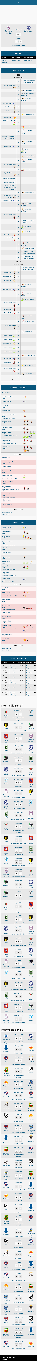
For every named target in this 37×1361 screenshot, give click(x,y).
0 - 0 (21, 671)
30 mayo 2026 (18, 812)
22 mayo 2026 (18, 757)
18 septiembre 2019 (5, 688)
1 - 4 (21, 686)
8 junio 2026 (18, 881)
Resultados (21, 663)
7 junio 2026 (18, 858)
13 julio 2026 (18, 927)
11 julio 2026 (18, 1229)
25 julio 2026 (18, 949)
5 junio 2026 (18, 1160)
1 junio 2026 (18, 823)
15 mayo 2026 (18, 1035)
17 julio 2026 (18, 1262)
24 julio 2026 (18, 1295)
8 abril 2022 (5, 672)
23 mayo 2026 (18, 768)
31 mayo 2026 (18, 1125)
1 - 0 (21, 666)
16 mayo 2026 (18, 711)
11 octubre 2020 (5, 682)
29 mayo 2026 (18, 801)
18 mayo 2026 (18, 1068)
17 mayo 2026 (18, 735)
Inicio (14, 663)
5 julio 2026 (18, 1205)
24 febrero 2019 (5, 694)
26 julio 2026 (18, 971)
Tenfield (4, 1359)
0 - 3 (21, 693)
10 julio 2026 (18, 1216)
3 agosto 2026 (18, 1015)
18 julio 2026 (18, 938)
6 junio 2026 (18, 847)
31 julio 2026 (18, 1306)
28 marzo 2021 (5, 677)
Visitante (29, 663)
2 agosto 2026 (18, 993)
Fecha (5, 663)
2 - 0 (21, 681)
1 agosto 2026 (18, 982)
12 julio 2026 (18, 892)
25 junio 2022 (5, 667)
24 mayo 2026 (18, 779)
